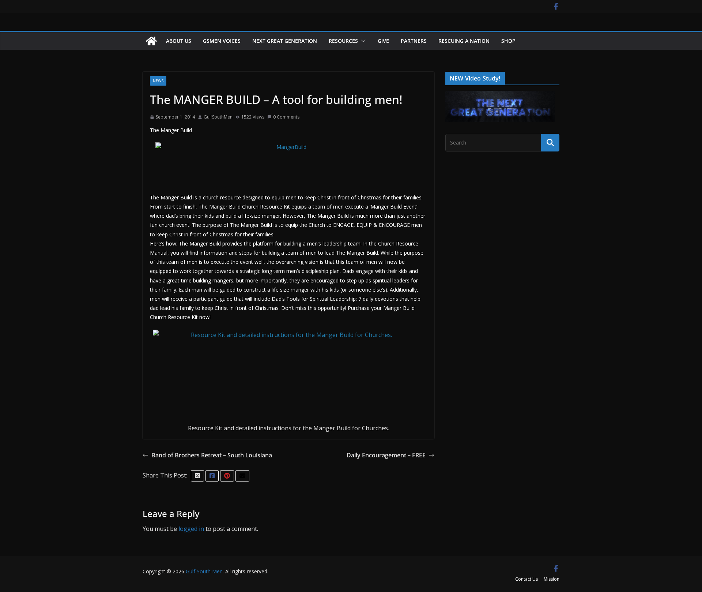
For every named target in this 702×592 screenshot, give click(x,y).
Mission (551, 579)
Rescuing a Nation (464, 40)
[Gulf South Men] (151, 41)
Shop (508, 40)
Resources (343, 40)
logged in (191, 529)
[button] (362, 41)
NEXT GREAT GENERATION (284, 40)
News (158, 80)
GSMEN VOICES (222, 40)
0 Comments (286, 117)
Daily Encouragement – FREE (386, 455)
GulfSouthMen (218, 117)
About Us (178, 40)
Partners (414, 40)
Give (383, 40)
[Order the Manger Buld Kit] (288, 375)
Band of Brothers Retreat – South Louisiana (211, 455)
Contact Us (526, 579)
